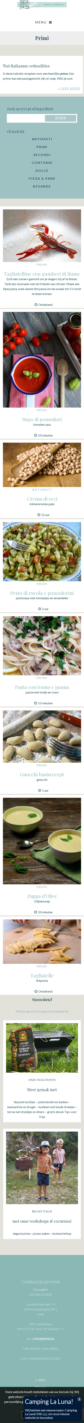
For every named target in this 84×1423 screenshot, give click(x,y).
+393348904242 (43, 1339)
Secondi (42, 155)
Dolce (42, 170)
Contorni (42, 162)
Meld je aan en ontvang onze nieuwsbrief (42, 1011)
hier (45, 1414)
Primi (42, 147)
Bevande (42, 186)
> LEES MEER (69, 88)
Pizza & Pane (42, 178)
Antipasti (42, 139)
